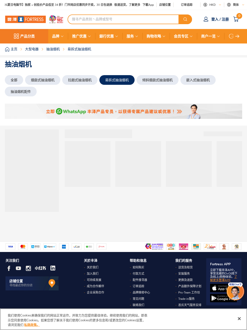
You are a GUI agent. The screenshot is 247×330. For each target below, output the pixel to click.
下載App (148, 5)
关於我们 (92, 267)
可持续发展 (94, 280)
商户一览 (208, 36)
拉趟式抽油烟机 (80, 80)
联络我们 (138, 305)
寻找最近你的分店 (21, 285)
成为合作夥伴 (95, 286)
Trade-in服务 (186, 299)
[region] (123, 319)
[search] (185, 19)
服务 (130, 36)
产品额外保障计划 (189, 286)
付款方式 (138, 274)
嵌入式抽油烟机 (198, 80)
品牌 (55, 36)
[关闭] (239, 318)
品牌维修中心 (141, 292)
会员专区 (181, 36)
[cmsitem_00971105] (123, 111)
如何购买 (138, 267)
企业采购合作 (95, 292)
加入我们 (92, 274)
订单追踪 (186, 5)
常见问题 (138, 299)
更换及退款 (185, 280)
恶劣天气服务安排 (189, 305)
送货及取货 (185, 267)
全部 (14, 80)
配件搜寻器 (140, 280)
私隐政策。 (32, 325)
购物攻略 (154, 36)
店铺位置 (165, 5)
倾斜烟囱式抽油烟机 (157, 80)
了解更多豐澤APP (223, 278)
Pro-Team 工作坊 (189, 292)
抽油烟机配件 (21, 91)
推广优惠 (79, 36)
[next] (237, 36)
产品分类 (27, 36)
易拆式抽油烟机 (117, 80)
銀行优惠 (106, 36)
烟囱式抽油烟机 (43, 80)
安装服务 (184, 274)
